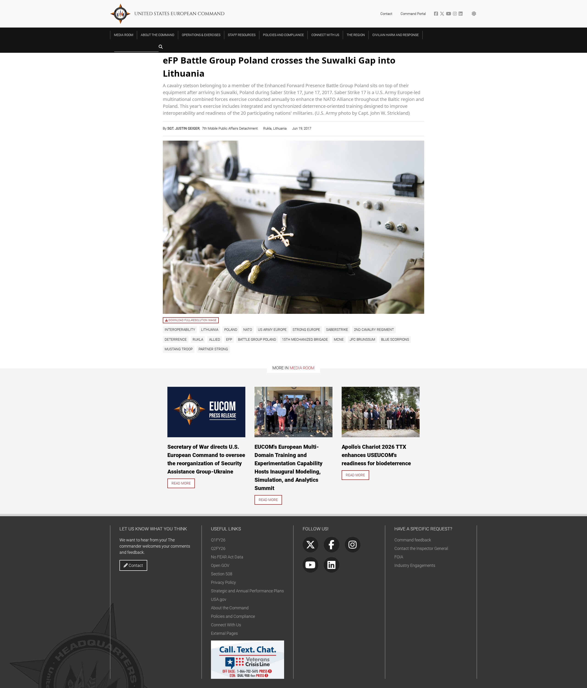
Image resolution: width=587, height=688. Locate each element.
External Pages (224, 633)
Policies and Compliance (233, 616)
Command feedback (412, 540)
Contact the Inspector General (421, 548)
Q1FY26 (218, 540)
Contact (386, 14)
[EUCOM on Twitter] (443, 14)
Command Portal (413, 14)
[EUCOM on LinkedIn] (461, 14)
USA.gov (218, 599)
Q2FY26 (218, 548)
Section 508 (221, 573)
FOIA (398, 556)
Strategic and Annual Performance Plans (247, 590)
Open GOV (220, 565)
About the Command (230, 607)
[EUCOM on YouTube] (449, 14)
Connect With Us (226, 624)
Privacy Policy (223, 582)
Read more (181, 483)
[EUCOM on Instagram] (456, 14)
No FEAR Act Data (227, 556)
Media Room (302, 367)
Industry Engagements (414, 565)
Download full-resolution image (192, 320)
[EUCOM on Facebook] (437, 14)
